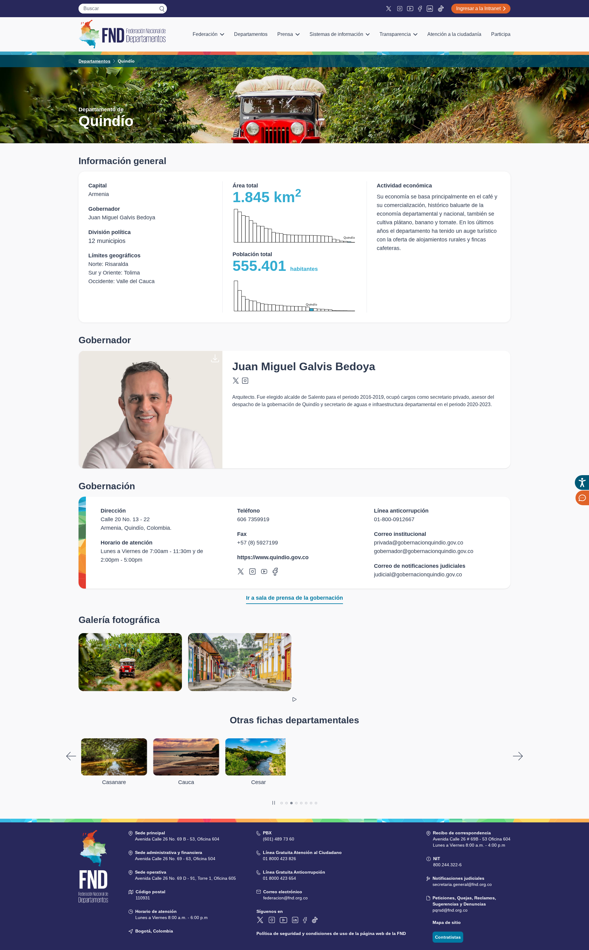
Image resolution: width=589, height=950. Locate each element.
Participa (500, 34)
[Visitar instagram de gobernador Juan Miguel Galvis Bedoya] (245, 381)
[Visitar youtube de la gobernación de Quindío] (264, 571)
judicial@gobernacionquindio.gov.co (418, 574)
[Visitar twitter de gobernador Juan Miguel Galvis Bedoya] (236, 381)
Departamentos (251, 34)
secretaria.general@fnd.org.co (462, 884)
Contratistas (448, 937)
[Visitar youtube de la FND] (410, 8)
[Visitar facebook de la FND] (420, 9)
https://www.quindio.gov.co (273, 557)
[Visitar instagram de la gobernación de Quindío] (252, 571)
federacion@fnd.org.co (285, 897)
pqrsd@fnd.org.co (450, 910)
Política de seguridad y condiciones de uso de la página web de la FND (331, 933)
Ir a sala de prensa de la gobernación (294, 598)
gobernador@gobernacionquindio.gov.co (423, 551)
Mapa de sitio (447, 922)
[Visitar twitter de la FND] (389, 8)
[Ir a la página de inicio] (122, 34)
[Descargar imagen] (215, 358)
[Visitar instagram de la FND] (399, 8)
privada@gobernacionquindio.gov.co (418, 543)
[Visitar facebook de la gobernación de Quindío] (275, 571)
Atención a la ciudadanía (454, 34)
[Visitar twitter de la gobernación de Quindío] (240, 571)
